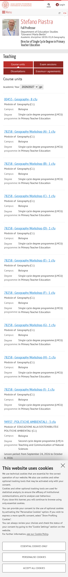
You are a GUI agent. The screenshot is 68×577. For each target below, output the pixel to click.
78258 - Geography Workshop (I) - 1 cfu (29, 389)
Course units (18, 64)
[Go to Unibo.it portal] (17, 5)
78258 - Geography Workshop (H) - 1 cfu (30, 357)
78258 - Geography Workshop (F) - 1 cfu (29, 293)
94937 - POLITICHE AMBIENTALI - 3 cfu (30, 422)
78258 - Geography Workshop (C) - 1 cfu (29, 196)
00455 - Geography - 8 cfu (20, 99)
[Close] (63, 465)
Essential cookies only (34, 546)
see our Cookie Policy (37, 534)
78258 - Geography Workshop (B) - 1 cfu (29, 164)
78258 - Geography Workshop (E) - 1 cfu (29, 260)
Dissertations (18, 71)
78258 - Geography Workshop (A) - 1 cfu (29, 131)
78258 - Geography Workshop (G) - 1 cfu (29, 325)
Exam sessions (48, 64)
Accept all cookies (34, 568)
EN (64, 13)
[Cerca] (49, 5)
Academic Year (11, 87)
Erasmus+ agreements (48, 71)
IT (60, 13)
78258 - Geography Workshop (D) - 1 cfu (29, 228)
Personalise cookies (34, 557)
